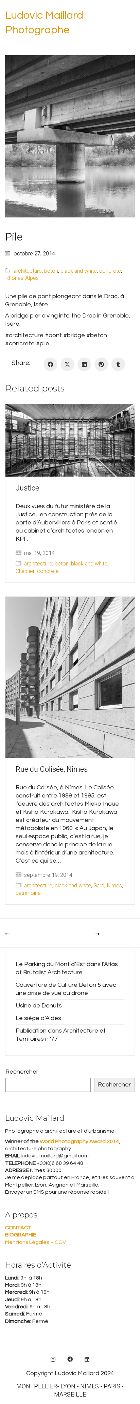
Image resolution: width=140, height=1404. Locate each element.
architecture (28, 271)
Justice (27, 488)
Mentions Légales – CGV (35, 1242)
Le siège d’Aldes (38, 1018)
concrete (110, 271)
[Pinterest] (101, 364)
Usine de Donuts (39, 1005)
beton (51, 271)
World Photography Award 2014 (79, 1141)
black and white (78, 271)
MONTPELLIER (36, 1387)
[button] (131, 42)
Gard (98, 885)
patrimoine (28, 893)
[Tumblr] (118, 364)
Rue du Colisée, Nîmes (52, 769)
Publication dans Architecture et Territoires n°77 (61, 1034)
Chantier (25, 571)
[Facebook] (50, 364)
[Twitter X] (67, 364)
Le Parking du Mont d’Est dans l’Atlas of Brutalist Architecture (67, 968)
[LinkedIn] (84, 364)
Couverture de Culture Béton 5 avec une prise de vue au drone (66, 989)
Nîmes (114, 885)
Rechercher (21, 1072)
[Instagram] (53, 1359)
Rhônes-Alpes (22, 278)
